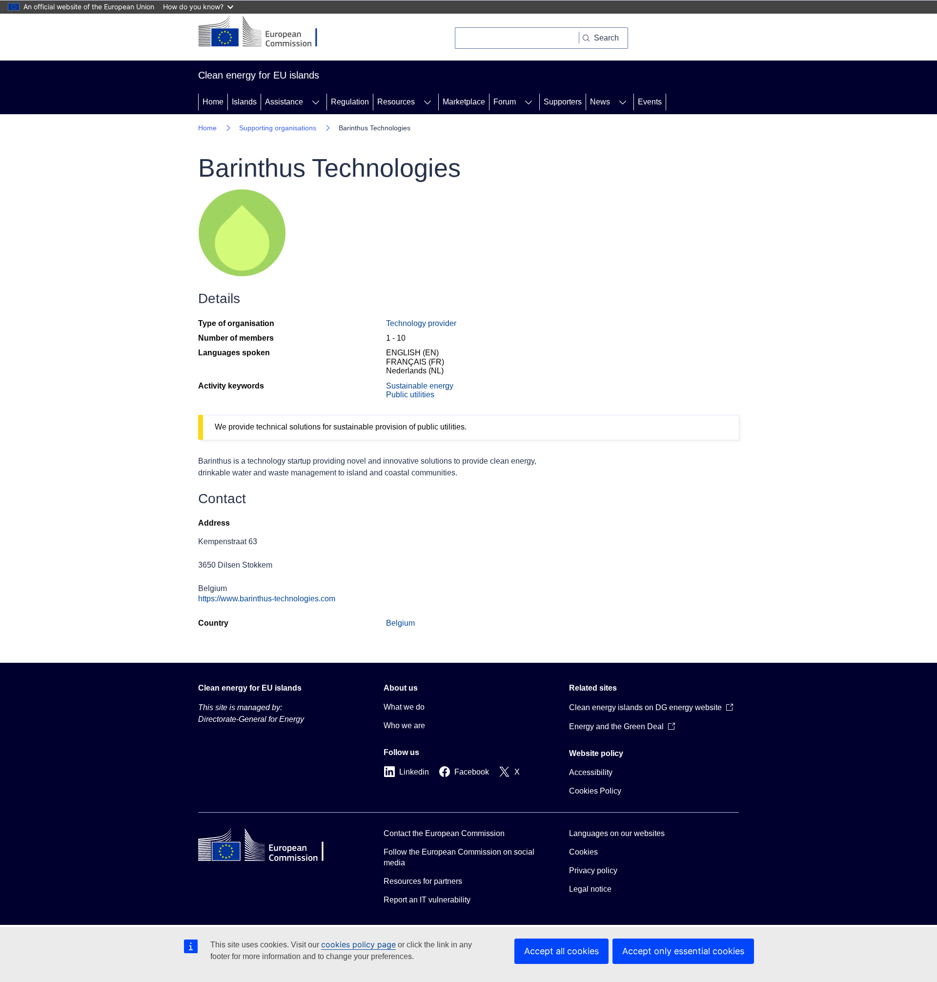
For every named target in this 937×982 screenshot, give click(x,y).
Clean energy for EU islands (250, 688)
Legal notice (590, 889)
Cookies (583, 852)
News (600, 102)
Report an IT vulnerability (427, 900)
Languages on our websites (617, 833)
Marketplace (464, 102)
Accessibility (590, 772)
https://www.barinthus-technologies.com (266, 598)
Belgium (400, 623)
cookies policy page (358, 944)
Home (213, 102)
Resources (396, 102)
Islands (244, 102)
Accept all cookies (561, 951)
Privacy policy (593, 870)
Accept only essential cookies (683, 951)
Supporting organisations (277, 128)
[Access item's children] (315, 102)
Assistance (284, 102)
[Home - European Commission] (265, 32)
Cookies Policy (595, 791)
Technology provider (421, 323)
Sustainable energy (419, 386)
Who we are (404, 725)
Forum (504, 102)
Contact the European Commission (444, 833)
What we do (404, 707)
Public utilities (410, 394)
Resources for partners (423, 881)
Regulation (350, 102)
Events (650, 102)
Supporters (563, 102)
